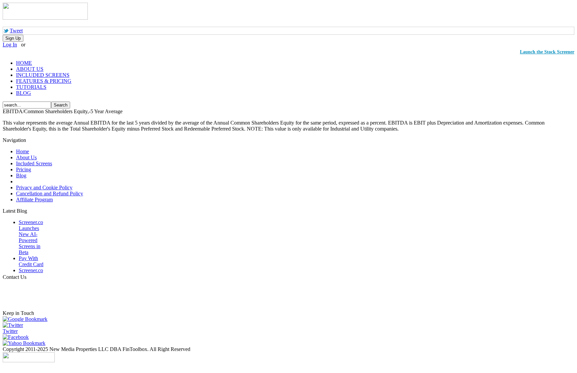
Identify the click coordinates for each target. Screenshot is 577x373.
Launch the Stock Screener (547, 51)
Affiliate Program (34, 199)
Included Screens (34, 163)
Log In (10, 44)
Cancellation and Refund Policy (49, 193)
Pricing (23, 169)
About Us (26, 157)
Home (22, 151)
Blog (21, 175)
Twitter (10, 331)
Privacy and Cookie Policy (44, 187)
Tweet (16, 30)
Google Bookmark (27, 319)
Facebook (18, 337)
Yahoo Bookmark (26, 343)
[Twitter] (13, 325)
